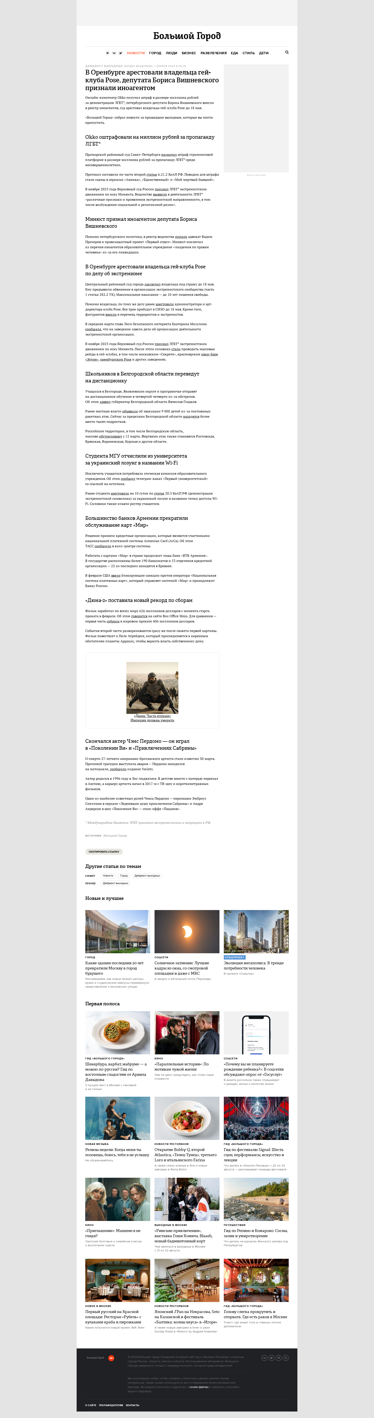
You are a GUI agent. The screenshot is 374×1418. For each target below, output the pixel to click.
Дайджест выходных (104, 66)
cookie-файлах (199, 1387)
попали (181, 236)
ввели (116, 575)
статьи (152, 174)
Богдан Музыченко (138, 66)
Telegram (281, 1357)
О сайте (90, 1405)
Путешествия (235, 1225)
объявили (130, 411)
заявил (105, 401)
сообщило (118, 769)
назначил (169, 154)
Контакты (132, 1405)
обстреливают (110, 436)
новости (108, 875)
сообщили (103, 546)
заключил (152, 284)
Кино (159, 1058)
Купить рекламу (256, 175)
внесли (111, 314)
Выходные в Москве (171, 1225)
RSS (288, 1357)
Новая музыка (97, 1144)
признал (162, 189)
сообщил (128, 478)
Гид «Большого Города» (105, 1058)
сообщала (93, 329)
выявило (160, 194)
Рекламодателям (111, 1405)
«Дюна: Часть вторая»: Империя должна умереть (152, 718)
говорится (139, 616)
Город (90, 957)
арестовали (165, 304)
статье (159, 493)
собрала (113, 621)
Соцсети (161, 957)
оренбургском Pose (115, 359)
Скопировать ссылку (104, 851)
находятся (191, 416)
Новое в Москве (98, 1306)
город (123, 875)
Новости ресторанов (172, 1144)
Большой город (95, 1358)
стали (176, 349)
